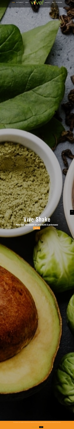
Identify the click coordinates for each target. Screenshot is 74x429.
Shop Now (36, 228)
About (26, 2)
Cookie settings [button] (35, 427)
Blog (53, 2)
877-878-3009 (59, 2)
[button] (72, 212)
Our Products (19, 2)
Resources (47, 2)
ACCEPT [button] (41, 427)
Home (13, 2)
